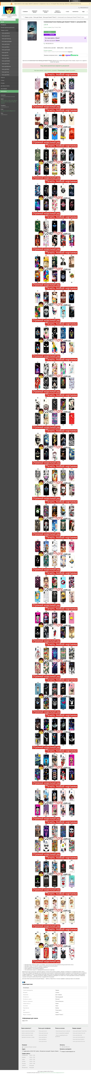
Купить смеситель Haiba (27, 1035)
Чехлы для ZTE (5, 52)
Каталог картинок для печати (7, 27)
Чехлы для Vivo (5, 55)
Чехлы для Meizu (5, 47)
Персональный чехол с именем (63, 1031)
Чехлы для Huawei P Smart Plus (80, 1031)
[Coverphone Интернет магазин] (9, 10)
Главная (25, 11)
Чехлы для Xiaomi (6, 44)
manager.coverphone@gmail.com (8, 110)
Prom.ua (51, 1071)
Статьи (2, 80)
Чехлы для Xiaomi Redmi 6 (78, 1039)
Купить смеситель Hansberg (28, 1031)
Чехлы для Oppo (5, 58)
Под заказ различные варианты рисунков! (54, 66)
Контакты (75, 11)
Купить (49, 32)
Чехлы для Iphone (6, 33)
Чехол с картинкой (57, 11)
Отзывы (3, 83)
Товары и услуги (4, 30)
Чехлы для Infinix (5, 74)
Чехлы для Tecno (5, 63)
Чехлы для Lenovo (6, 35)
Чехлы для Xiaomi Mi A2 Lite (79, 1041)
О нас (67, 11)
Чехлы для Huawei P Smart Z (49, 17)
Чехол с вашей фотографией (62, 1033)
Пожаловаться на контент (45, 1072)
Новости (3, 77)
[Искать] (17, 20)
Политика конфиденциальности (57, 1072)
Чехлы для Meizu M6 (77, 1035)
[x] (24, 982)
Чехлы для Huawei (6, 49)
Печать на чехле (45, 11)
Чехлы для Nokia (5, 69)
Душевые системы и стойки (28, 1037)
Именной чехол (34, 11)
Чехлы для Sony (5, 72)
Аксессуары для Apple (7, 41)
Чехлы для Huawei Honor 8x (79, 1033)
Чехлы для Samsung (6, 38)
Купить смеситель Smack (27, 1033)
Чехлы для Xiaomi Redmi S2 (79, 1037)
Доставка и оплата (5, 86)
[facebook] (23, 982)
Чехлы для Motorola (6, 66)
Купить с (47, 34)
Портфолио (3, 24)
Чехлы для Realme (6, 61)
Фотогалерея (4, 88)
